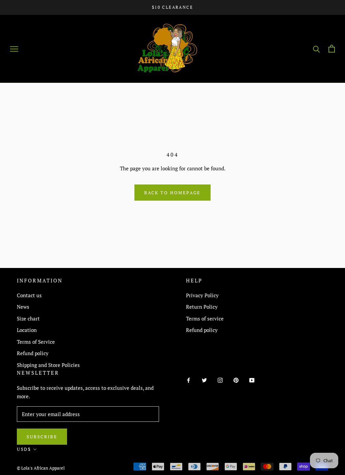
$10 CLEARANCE (172, 7)
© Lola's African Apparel (41, 468)
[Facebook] (188, 379)
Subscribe (42, 437)
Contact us (29, 295)
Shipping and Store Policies (48, 365)
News (23, 306)
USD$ (24, 449)
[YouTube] (251, 379)
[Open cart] (331, 49)
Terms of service (205, 318)
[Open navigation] (14, 49)
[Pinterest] (236, 379)
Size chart (28, 318)
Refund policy (33, 353)
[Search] (316, 48)
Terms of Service (36, 341)
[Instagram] (220, 379)
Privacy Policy (202, 295)
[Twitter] (204, 379)
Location (27, 330)
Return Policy (202, 306)
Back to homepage (172, 193)
